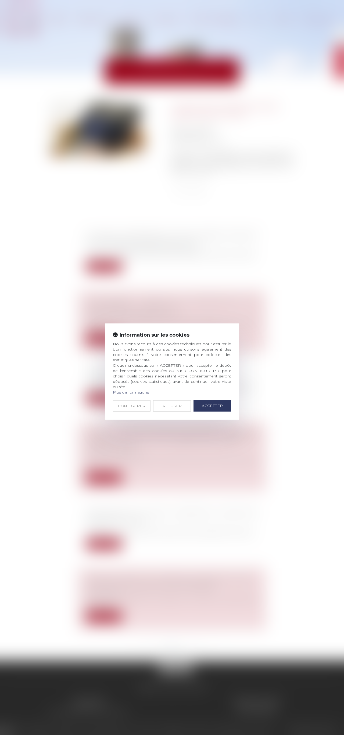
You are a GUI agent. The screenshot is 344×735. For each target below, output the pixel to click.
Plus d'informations (131, 392)
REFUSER (172, 405)
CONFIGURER (131, 405)
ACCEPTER (212, 405)
